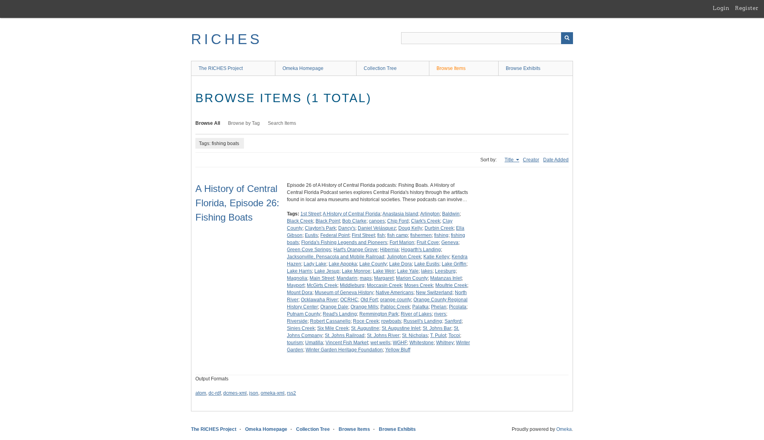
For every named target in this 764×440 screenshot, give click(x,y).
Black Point (328, 221)
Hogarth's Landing (421, 249)
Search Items (282, 123)
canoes (377, 221)
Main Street (322, 278)
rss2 (291, 393)
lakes (427, 271)
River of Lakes (416, 314)
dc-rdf (215, 393)
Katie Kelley (436, 257)
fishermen (421, 235)
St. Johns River (383, 335)
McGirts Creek (322, 285)
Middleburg (352, 285)
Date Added (556, 160)
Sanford (453, 321)
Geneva (449, 242)
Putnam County (303, 314)
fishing (441, 235)
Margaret (384, 278)
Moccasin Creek (384, 285)
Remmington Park (378, 314)
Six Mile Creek (333, 328)
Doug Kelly (410, 228)
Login (721, 8)
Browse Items (451, 68)
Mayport (295, 285)
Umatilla (314, 342)
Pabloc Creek (395, 307)
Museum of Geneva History (344, 292)
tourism (295, 342)
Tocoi (454, 335)
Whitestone (421, 342)
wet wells (380, 342)
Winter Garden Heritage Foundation (344, 350)
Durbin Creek (439, 228)
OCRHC (349, 299)
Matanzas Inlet (446, 278)
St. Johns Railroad (344, 335)
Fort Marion (402, 242)
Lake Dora (400, 264)
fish (381, 235)
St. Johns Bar (437, 328)
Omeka (564, 429)
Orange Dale (334, 307)
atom (200, 393)
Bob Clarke (354, 221)
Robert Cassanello (330, 321)
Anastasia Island (400, 214)
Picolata (457, 307)
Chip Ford (398, 221)
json (253, 393)
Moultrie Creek (451, 285)
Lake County (373, 264)
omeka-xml (273, 393)
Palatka (420, 307)
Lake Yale (408, 271)
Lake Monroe (356, 271)
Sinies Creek (301, 328)
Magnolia (297, 278)
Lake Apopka (343, 264)
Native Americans (394, 292)
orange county (395, 299)
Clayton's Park (320, 228)
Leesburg (445, 271)
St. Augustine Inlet (401, 328)
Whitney (445, 342)
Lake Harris (299, 271)
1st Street (310, 214)
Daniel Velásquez (377, 228)
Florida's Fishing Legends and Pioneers (344, 242)
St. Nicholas (415, 335)
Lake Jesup (326, 271)
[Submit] (567, 38)
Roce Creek (366, 321)
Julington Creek (404, 257)
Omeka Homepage (303, 68)
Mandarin (347, 278)
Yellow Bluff (397, 350)
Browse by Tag (244, 123)
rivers (440, 314)
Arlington (430, 214)
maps (366, 278)
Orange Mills (364, 307)
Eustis (311, 235)
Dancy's (346, 228)
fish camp (397, 235)
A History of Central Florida (351, 214)
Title (510, 160)
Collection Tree (380, 68)
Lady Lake (315, 264)
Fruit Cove (428, 242)
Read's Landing (340, 314)
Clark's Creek (425, 221)
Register (746, 8)
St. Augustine (365, 328)
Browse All (207, 123)
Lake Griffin (454, 264)
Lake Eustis (426, 264)
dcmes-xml (235, 393)
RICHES (226, 39)
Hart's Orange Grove (355, 249)
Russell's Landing (422, 321)
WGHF (400, 342)
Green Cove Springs (309, 249)
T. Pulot (438, 335)
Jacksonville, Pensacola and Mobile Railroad (335, 257)
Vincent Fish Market (346, 342)
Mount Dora (299, 292)
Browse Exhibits (523, 68)
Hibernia (389, 249)
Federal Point (334, 235)
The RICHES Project (221, 68)
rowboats (391, 321)
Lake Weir (384, 271)
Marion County (412, 278)
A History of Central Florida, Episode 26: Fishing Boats (237, 203)
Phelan (438, 307)
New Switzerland (434, 292)
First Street (363, 235)
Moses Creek (418, 285)
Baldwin (451, 214)
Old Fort (369, 299)
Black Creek (300, 221)
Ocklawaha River (319, 299)
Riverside (297, 321)
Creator (531, 160)
